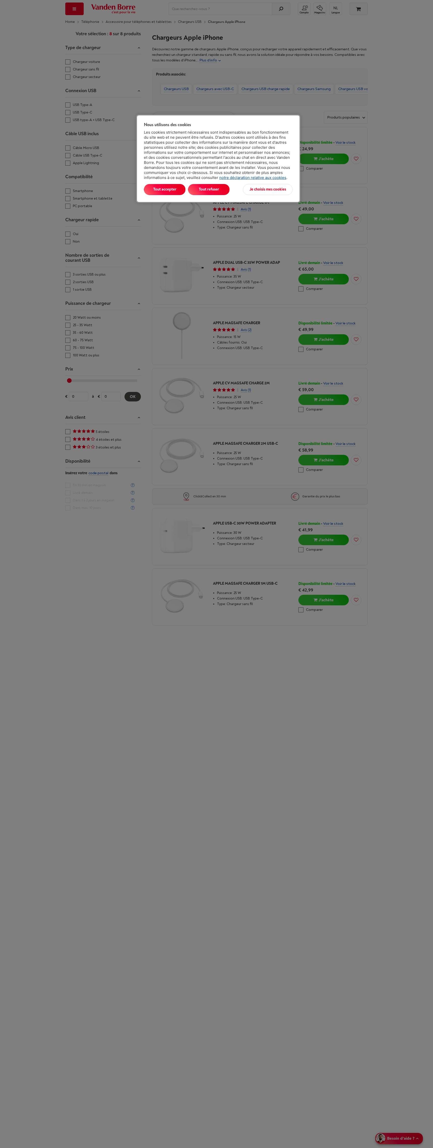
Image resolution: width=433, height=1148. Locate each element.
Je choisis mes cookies (268, 189)
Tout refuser (209, 189)
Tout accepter (164, 189)
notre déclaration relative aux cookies (252, 177)
